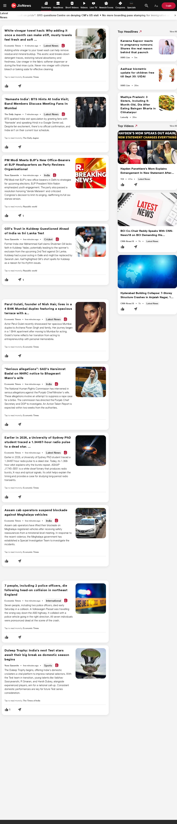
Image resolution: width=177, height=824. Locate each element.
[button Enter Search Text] (146, 6)
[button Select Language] (156, 6)
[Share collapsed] (19, 86)
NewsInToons (106, 7)
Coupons (120, 7)
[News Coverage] (63, 46)
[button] (6, 86)
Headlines (58, 7)
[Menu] (5, 5)
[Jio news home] (21, 5)
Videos (84, 7)
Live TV (93, 7)
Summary (46, 7)
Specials (131, 7)
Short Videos (72, 7)
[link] (175, 15)
